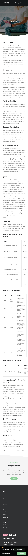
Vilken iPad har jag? (7, 529)
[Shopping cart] (20, 2)
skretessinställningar (17, 415)
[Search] (15, 2)
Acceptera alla (21, 553)
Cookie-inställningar (6, 553)
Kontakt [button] (14, 478)
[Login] (18, 2)
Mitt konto (5, 527)
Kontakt (4, 522)
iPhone (4, 501)
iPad (4, 496)
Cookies (4, 514)
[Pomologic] (7, 3)
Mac (3, 498)
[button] (24, 3)
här (23, 64)
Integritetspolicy (6, 511)
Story (4, 509)
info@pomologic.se (11, 66)
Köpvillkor (5, 524)
